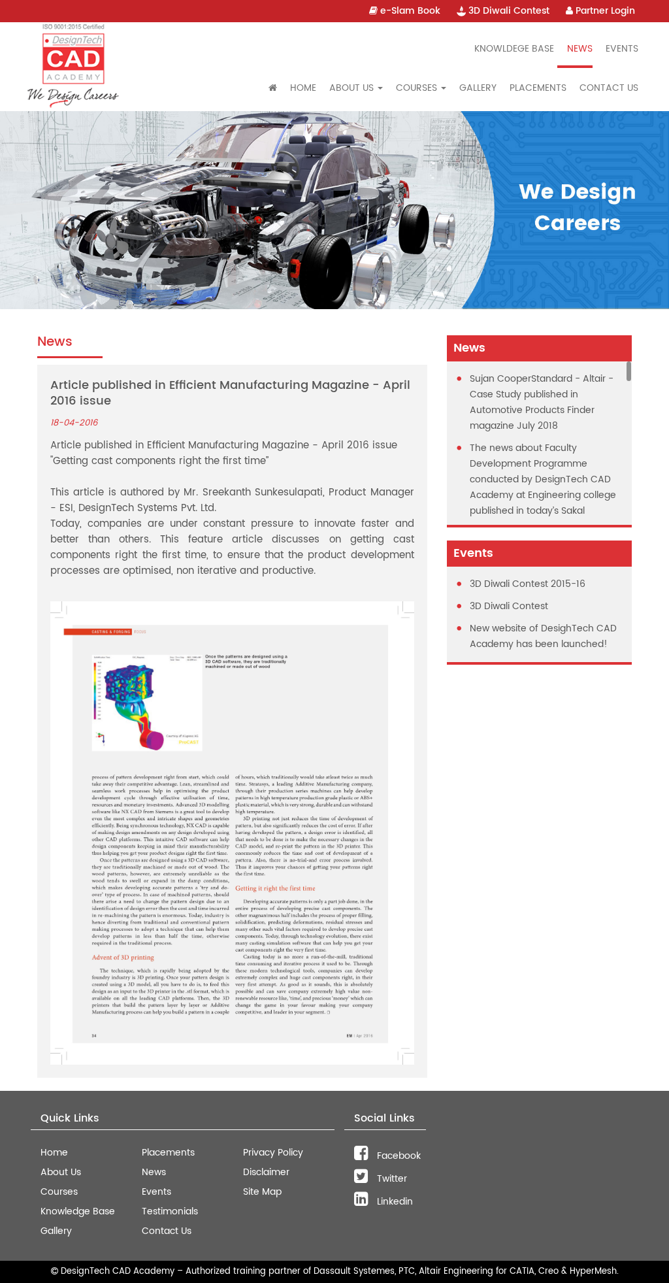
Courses (59, 1191)
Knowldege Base (514, 48)
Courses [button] (418, 87)
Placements (538, 87)
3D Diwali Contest (507, 10)
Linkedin (393, 1201)
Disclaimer (266, 1172)
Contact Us (608, 87)
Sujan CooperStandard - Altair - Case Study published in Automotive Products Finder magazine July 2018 (541, 402)
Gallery (478, 87)
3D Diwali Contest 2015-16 (527, 584)
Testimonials (170, 1211)
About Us (61, 1172)
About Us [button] (352, 87)
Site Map (262, 1191)
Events (622, 48)
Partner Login (604, 10)
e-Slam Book (409, 10)
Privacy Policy (273, 1152)
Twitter (390, 1178)
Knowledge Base (78, 1211)
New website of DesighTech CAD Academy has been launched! (543, 636)
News (580, 48)
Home (303, 87)
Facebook (397, 1155)
